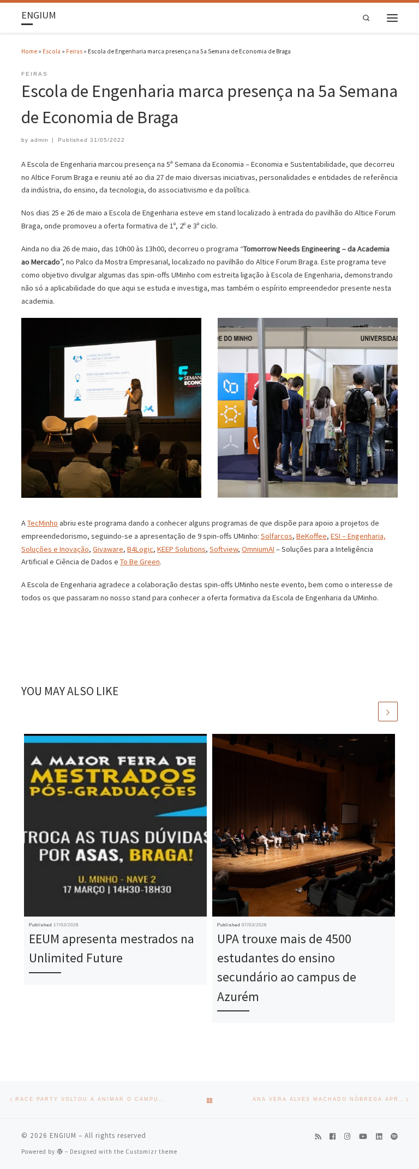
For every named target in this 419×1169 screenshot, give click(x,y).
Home (29, 51)
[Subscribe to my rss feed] (318, 1136)
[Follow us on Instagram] (347, 1136)
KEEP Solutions (181, 549)
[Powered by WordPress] (60, 1151)
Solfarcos (276, 536)
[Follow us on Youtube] (363, 1136)
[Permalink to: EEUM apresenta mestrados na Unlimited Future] (115, 825)
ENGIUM (63, 1135)
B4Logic (140, 549)
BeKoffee (311, 536)
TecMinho (42, 523)
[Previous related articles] (367, 711)
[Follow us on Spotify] (394, 1136)
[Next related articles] (388, 711)
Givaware (108, 549)
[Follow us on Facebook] (333, 1136)
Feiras (74, 51)
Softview (224, 549)
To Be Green (140, 562)
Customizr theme (151, 1151)
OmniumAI (258, 549)
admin (40, 140)
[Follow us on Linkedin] (379, 1136)
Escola (52, 51)
